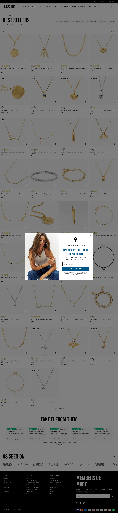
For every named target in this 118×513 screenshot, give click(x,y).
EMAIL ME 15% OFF (76, 269)
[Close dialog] (90, 235)
